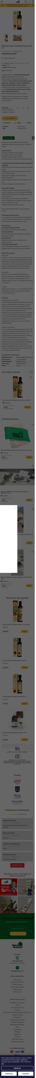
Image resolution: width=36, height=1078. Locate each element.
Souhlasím (25, 1074)
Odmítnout (9, 1074)
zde (2, 1064)
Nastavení (17, 1068)
